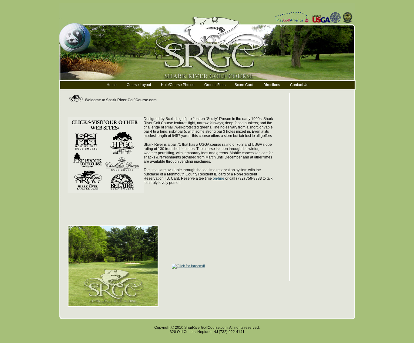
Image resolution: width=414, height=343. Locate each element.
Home (112, 85)
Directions (271, 85)
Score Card (244, 85)
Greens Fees (214, 85)
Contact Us (299, 85)
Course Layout (139, 85)
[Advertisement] (178, 109)
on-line (218, 178)
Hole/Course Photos (177, 85)
